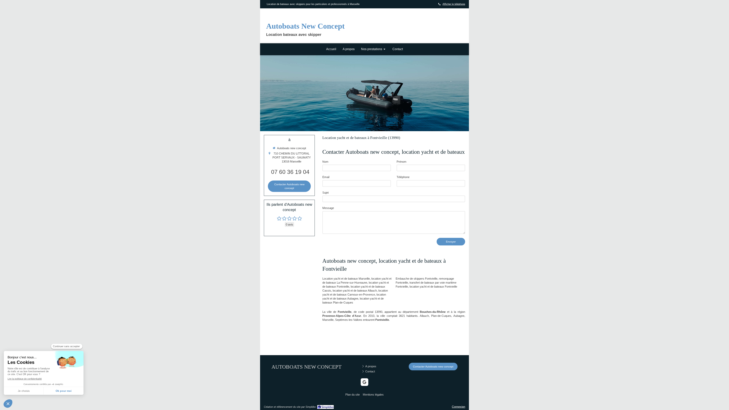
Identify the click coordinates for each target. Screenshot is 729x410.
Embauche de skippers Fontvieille (416, 278)
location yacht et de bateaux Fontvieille (433, 286)
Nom (325, 161)
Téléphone (403, 177)
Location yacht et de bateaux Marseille (346, 278)
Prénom (401, 161)
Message (328, 208)
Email (325, 177)
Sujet (325, 192)
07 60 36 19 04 (290, 172)
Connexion (458, 406)
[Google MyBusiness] (364, 382)
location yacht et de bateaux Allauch (355, 290)
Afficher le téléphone (454, 4)
